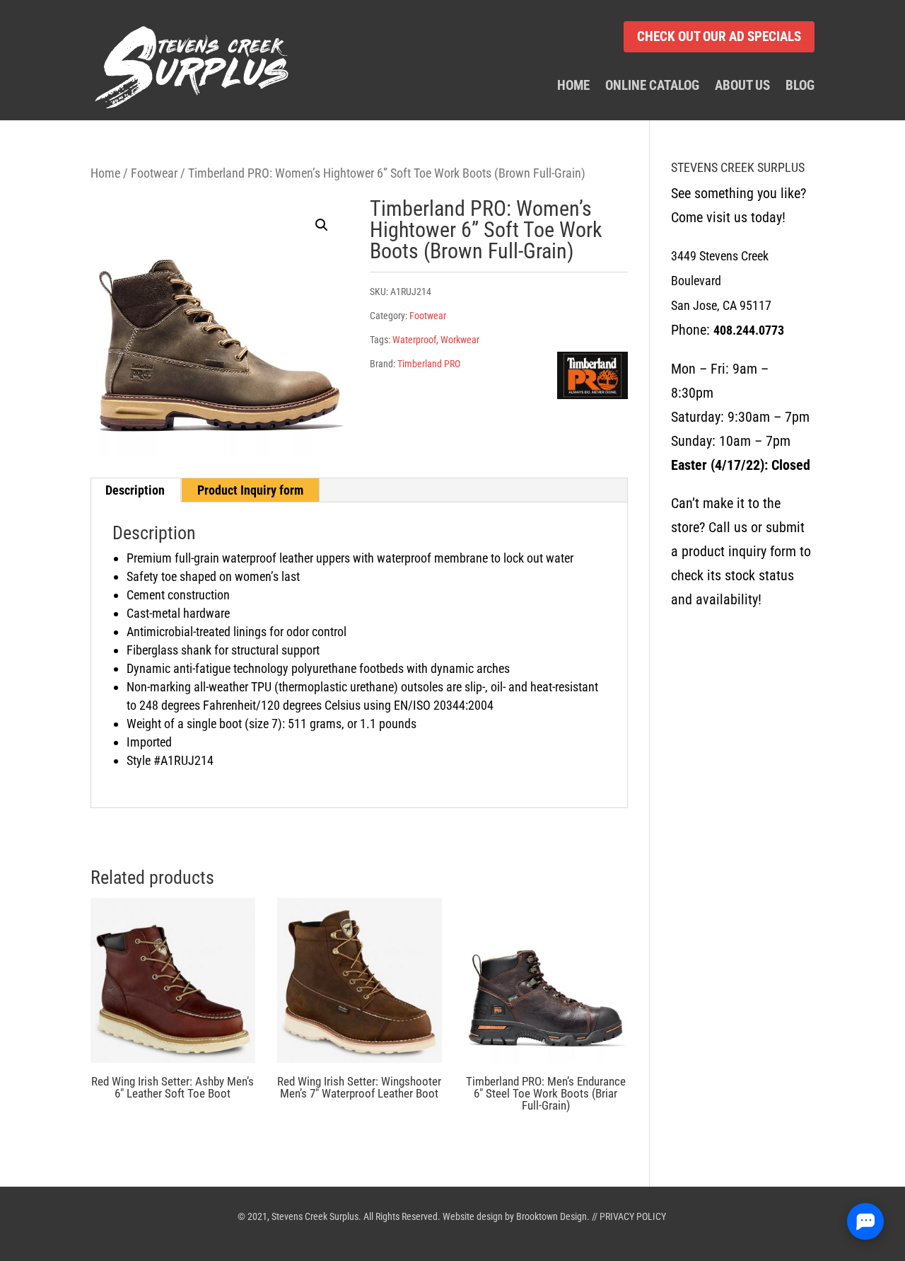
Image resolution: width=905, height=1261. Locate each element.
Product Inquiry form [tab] (250, 490)
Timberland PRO (428, 363)
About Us (742, 86)
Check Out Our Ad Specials (719, 36)
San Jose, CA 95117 (721, 305)
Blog (800, 86)
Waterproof (414, 339)
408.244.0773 (748, 330)
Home (573, 86)
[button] (321, 225)
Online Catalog (652, 86)
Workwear (459, 339)
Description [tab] (135, 490)
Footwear (154, 173)
